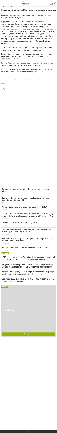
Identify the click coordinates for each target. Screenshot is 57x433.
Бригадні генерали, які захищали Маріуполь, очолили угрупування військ (27, 190)
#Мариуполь (4, 83)
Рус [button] (52, 3)
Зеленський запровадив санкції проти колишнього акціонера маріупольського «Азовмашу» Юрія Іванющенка (28, 272)
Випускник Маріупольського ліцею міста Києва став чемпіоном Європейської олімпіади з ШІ (26, 199)
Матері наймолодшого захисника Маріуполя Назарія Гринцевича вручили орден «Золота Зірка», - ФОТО (26, 231)
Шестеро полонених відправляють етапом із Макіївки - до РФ (25, 247)
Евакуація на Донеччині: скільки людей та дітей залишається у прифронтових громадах (28, 280)
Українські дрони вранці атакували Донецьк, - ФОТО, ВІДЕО (24, 207)
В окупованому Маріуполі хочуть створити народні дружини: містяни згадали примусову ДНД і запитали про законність (28, 265)
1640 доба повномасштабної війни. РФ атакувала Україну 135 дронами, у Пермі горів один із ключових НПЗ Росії (28, 258)
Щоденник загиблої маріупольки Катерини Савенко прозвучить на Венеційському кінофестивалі (27, 240)
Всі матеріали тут (28, 334)
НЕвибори (8, 310)
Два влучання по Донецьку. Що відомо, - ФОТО (19, 223)
